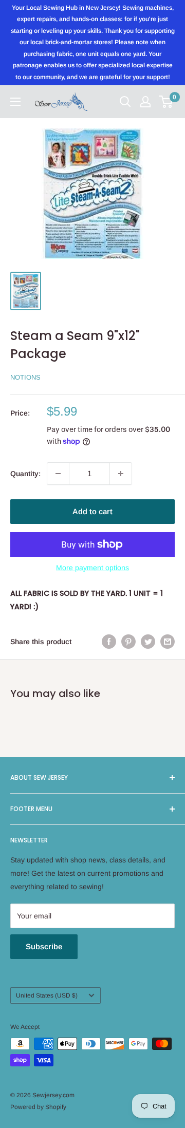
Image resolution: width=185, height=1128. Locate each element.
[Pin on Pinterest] (128, 641)
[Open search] (125, 101)
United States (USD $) (47, 995)
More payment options (92, 567)
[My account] (145, 101)
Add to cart (92, 511)
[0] (166, 102)
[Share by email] (167, 641)
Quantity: (25, 473)
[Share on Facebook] (109, 641)
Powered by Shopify (38, 1107)
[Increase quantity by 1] (121, 473)
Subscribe (44, 946)
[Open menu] (15, 102)
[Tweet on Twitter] (148, 641)
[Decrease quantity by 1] (58, 473)
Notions (25, 377)
